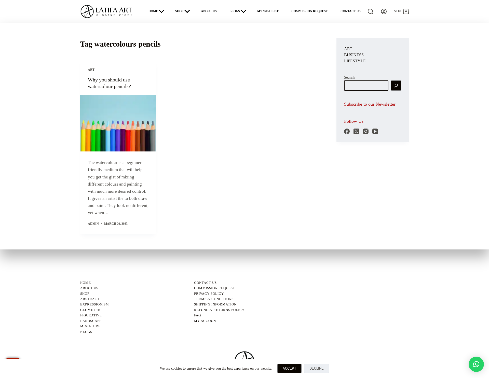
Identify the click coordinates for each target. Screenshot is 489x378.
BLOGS (234, 11)
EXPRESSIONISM (94, 304)
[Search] (370, 11)
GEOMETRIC (91, 310)
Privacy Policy (209, 294)
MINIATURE (90, 326)
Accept (289, 368)
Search (349, 77)
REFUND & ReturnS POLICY (219, 310)
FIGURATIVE (91, 315)
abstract (90, 299)
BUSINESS (354, 55)
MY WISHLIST (268, 11)
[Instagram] (366, 131)
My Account (206, 321)
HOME (153, 11)
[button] (476, 364)
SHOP (179, 11)
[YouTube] (375, 131)
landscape (91, 321)
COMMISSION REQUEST (309, 11)
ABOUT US (209, 11)
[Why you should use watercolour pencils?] (118, 123)
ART (91, 70)
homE (85, 283)
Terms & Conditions (214, 299)
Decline (316, 368)
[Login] (384, 11)
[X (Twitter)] (356, 131)
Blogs (86, 332)
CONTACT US (351, 11)
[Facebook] (347, 131)
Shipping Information (215, 304)
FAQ (197, 315)
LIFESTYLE (355, 61)
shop (84, 294)
